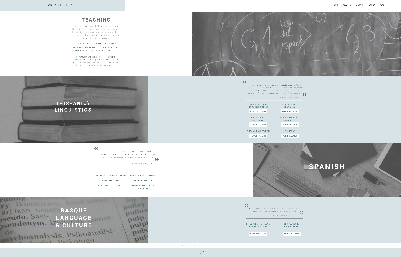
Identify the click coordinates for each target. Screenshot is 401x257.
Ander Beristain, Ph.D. (62, 5)
